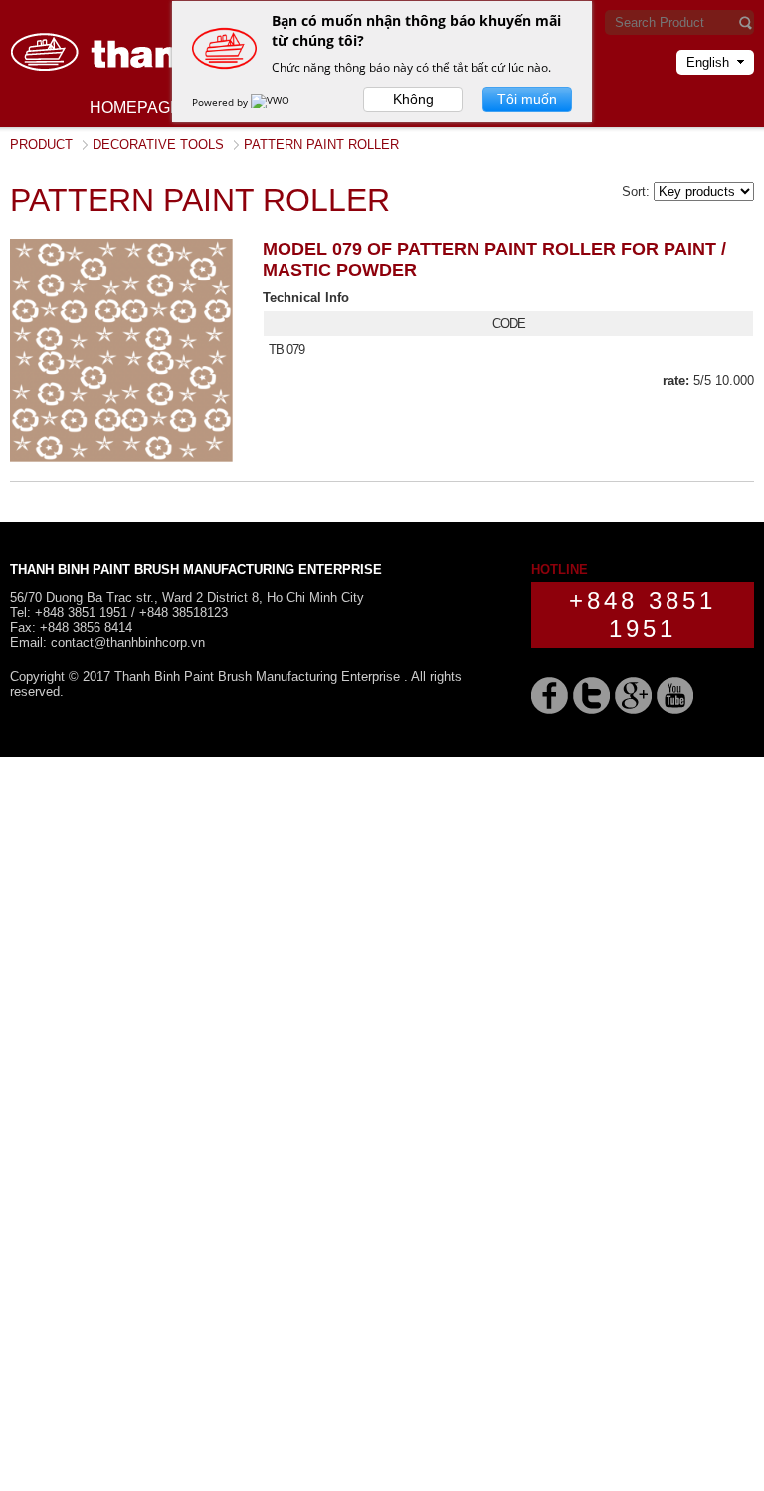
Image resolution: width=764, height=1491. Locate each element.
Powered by (221, 102)
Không (413, 99)
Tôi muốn (527, 99)
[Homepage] (159, 95)
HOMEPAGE (135, 107)
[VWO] (271, 102)
